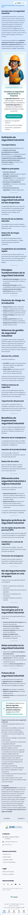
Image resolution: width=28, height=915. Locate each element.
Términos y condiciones (8, 874)
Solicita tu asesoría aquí (14, 714)
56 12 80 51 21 (8, 844)
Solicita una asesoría (14, 116)
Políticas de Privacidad (8, 871)
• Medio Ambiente (6, 857)
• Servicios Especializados (8, 862)
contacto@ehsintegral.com (11, 841)
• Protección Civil (6, 854)
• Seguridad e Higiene (7, 859)
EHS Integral (16, 904)
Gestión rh (19, 907)
